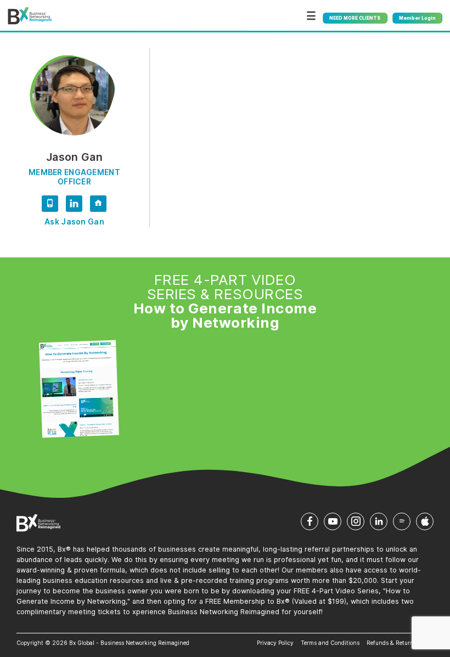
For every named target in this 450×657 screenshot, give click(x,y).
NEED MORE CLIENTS (354, 18)
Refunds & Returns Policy (400, 642)
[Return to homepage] (30, 16)
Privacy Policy (275, 642)
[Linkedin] (74, 205)
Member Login (417, 18)
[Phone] (49, 205)
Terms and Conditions (330, 642)
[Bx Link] (98, 205)
